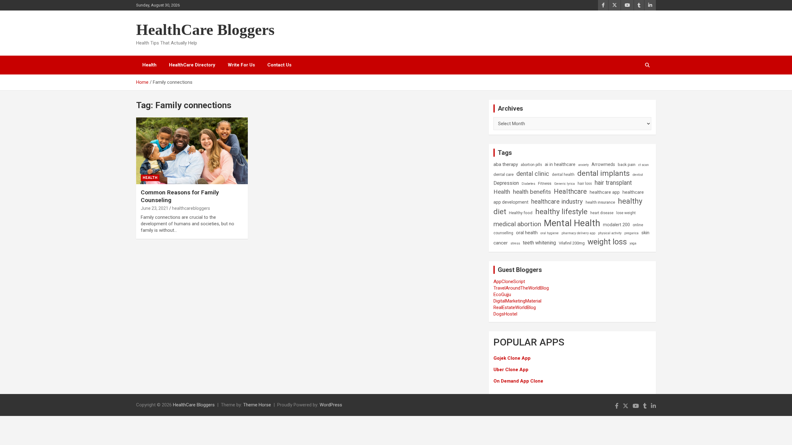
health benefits (532, 191)
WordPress (331, 405)
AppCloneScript (509, 281)
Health (149, 65)
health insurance (600, 202)
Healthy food (520, 212)
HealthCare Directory (192, 65)
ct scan (643, 165)
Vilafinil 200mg (572, 243)
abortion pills (531, 165)
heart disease (601, 213)
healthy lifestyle (561, 211)
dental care (503, 174)
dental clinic (532, 173)
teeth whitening (539, 243)
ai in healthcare (560, 164)
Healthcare (570, 191)
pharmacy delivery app (578, 233)
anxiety (583, 165)
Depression (506, 183)
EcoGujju (502, 294)
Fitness (544, 183)
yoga (633, 243)
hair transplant (613, 182)
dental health (563, 174)
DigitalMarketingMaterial (517, 301)
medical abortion (517, 224)
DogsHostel (505, 314)
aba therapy (505, 164)
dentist (638, 175)
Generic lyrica (564, 184)
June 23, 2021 (154, 208)
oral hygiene (549, 233)
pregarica (631, 233)
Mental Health (572, 223)
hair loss (585, 183)
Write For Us (241, 65)
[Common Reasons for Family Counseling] (192, 150)
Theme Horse (257, 405)
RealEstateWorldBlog (514, 307)
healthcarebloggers (191, 208)
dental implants (603, 173)
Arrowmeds (603, 164)
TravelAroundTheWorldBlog (521, 288)
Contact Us (279, 65)
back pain (626, 164)
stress (515, 243)
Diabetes (528, 184)
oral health (527, 232)
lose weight (626, 213)
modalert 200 (616, 224)
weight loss (607, 241)
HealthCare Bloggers (205, 29)
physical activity (610, 233)
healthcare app (605, 192)
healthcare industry (557, 201)
